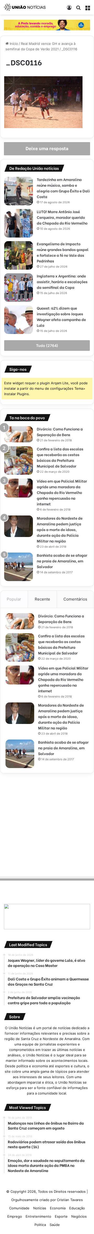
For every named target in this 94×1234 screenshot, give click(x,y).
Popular (14, 599)
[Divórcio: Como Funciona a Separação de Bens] (18, 434)
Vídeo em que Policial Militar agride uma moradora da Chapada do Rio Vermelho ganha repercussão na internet (62, 492)
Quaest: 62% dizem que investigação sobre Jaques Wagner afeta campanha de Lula (61, 316)
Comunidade (19, 1208)
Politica (40, 1225)
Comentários (75, 599)
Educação (77, 1208)
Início (13, 43)
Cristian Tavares (70, 1200)
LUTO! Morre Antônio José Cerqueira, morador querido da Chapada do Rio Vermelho (62, 217)
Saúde (55, 1225)
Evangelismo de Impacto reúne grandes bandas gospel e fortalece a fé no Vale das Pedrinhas (63, 252)
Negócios (79, 1216)
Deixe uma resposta (47, 148)
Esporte (61, 1216)
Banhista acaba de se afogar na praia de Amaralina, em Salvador (62, 560)
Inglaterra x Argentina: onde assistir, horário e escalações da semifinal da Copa (62, 281)
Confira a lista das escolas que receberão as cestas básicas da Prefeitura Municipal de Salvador (60, 457)
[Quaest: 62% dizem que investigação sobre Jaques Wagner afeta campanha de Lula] (18, 319)
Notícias (39, 1208)
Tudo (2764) (47, 345)
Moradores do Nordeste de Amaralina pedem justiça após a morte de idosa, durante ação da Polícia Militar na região (60, 529)
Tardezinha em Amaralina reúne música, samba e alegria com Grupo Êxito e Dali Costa (63, 188)
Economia (58, 1208)
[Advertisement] (47, 824)
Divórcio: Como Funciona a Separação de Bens (60, 431)
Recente (42, 599)
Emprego (14, 1216)
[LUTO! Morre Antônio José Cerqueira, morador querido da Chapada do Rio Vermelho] (18, 223)
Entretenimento (38, 1216)
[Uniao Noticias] (25, 7)
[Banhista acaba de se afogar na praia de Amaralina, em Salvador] (18, 567)
